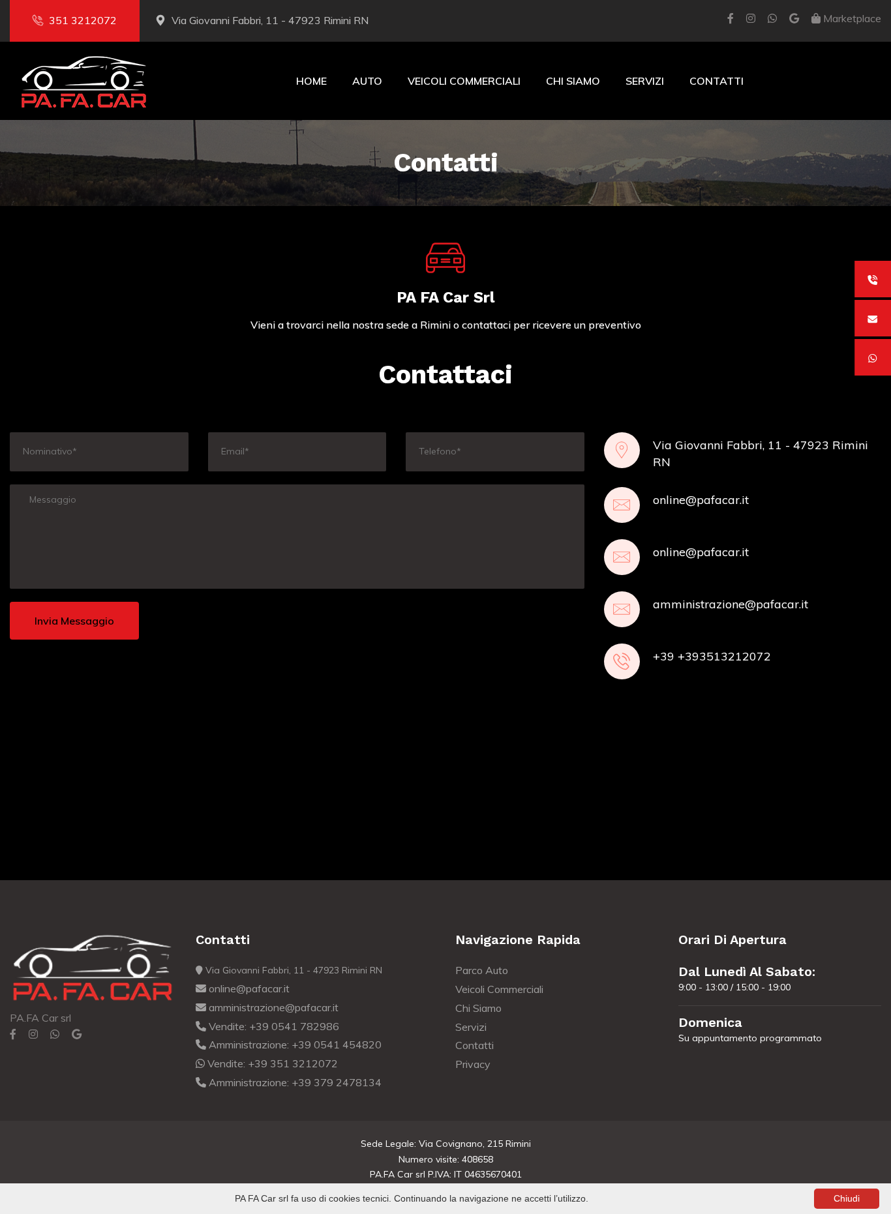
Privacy (473, 1064)
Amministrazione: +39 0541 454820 (294, 1044)
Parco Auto (481, 970)
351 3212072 (83, 20)
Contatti (716, 80)
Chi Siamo (573, 80)
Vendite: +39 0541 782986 (272, 1026)
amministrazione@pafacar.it (730, 604)
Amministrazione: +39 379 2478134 (294, 1082)
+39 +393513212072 (712, 656)
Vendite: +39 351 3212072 (271, 1063)
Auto (367, 80)
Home (311, 80)
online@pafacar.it (701, 499)
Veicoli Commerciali (464, 80)
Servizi (645, 80)
